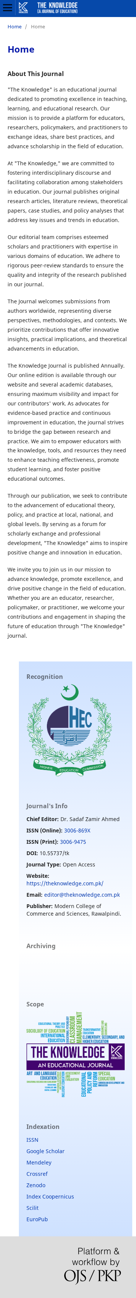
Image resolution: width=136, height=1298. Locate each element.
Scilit (32, 1207)
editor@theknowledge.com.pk (82, 894)
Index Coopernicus (50, 1196)
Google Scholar (45, 1151)
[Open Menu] (7, 7)
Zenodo (35, 1185)
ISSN (32, 1139)
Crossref (37, 1173)
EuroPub (37, 1219)
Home (15, 26)
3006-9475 (73, 841)
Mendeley (38, 1162)
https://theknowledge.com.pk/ (65, 883)
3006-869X (77, 830)
